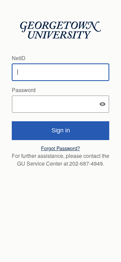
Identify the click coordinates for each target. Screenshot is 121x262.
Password (24, 90)
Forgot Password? (60, 148)
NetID (19, 58)
